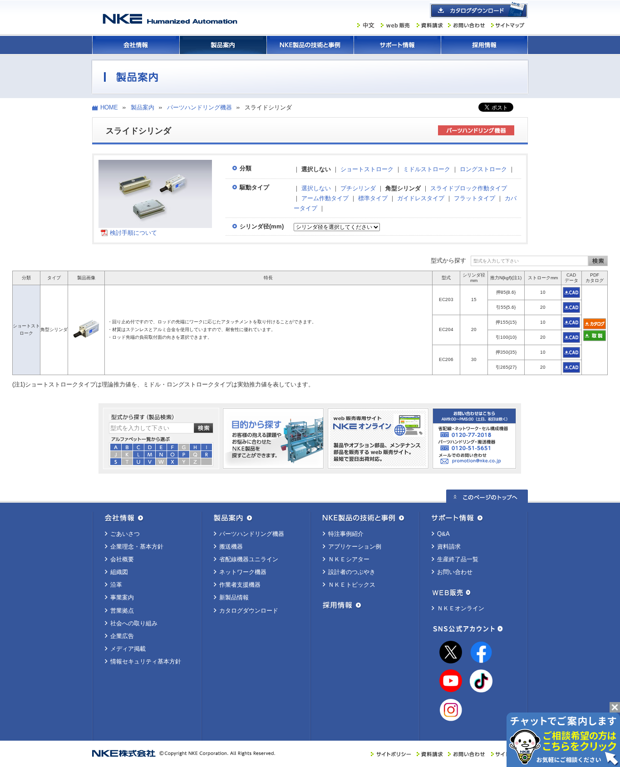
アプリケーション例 (354, 546)
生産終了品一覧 (457, 559)
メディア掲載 (128, 648)
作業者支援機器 (240, 584)
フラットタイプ (474, 198)
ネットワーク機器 (242, 572)
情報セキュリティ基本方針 (145, 661)
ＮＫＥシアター (348, 559)
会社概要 (122, 559)
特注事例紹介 (346, 533)
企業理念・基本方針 (136, 546)
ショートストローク (367, 169)
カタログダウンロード (248, 610)
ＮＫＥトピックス (351, 584)
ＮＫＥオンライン (460, 608)
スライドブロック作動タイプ (468, 188)
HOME (109, 107)
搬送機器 (231, 546)
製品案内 (222, 44)
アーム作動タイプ (325, 198)
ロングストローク (483, 169)
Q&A (443, 533)
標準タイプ (373, 198)
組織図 (119, 572)
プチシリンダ (358, 188)
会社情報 (135, 44)
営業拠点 (122, 610)
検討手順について (133, 232)
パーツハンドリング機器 (199, 107)
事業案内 (122, 597)
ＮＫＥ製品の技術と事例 (310, 44)
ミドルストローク (426, 169)
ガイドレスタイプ (420, 198)
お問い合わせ (454, 572)
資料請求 (449, 546)
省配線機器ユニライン (248, 559)
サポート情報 (397, 44)
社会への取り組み (133, 623)
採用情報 (484, 44)
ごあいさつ (125, 533)
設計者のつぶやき (351, 572)
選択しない (316, 188)
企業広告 (122, 636)
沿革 (116, 584)
